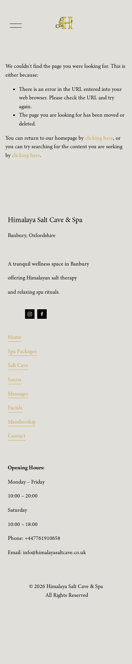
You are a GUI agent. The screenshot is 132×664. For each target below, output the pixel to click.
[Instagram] (30, 314)
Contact (16, 436)
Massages (18, 393)
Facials (15, 407)
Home (14, 337)
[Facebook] (42, 314)
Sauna (14, 379)
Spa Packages (22, 351)
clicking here (99, 138)
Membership (22, 422)
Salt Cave (18, 365)
